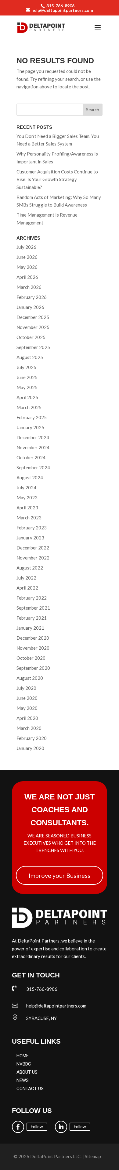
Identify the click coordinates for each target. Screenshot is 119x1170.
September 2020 (33, 668)
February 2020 (31, 738)
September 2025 (33, 347)
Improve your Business (59, 875)
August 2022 (29, 567)
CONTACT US (30, 1088)
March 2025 (28, 407)
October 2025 (30, 337)
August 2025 (29, 357)
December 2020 (32, 638)
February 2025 (31, 417)
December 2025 (32, 317)
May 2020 (27, 708)
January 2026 (30, 307)
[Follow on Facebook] (18, 1127)
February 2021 (31, 618)
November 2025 (32, 327)
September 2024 (33, 467)
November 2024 (32, 447)
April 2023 (27, 507)
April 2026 (27, 277)
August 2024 (29, 477)
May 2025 (27, 387)
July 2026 (26, 247)
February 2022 (31, 597)
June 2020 (27, 698)
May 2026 (27, 267)
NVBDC (23, 1064)
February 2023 (31, 527)
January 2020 (30, 748)
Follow (37, 1126)
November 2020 (32, 648)
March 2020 (28, 728)
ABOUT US (27, 1072)
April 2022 (27, 587)
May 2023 (27, 497)
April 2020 (27, 718)
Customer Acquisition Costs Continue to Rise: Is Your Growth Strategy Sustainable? (57, 179)
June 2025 (27, 377)
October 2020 (30, 658)
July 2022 (26, 577)
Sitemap (93, 1156)
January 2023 (30, 537)
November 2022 (32, 557)
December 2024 (32, 437)
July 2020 (26, 688)
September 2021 (33, 608)
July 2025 (26, 367)
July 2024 (26, 487)
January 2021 (30, 628)
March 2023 (28, 517)
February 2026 (31, 297)
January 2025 (30, 427)
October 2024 (30, 457)
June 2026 (27, 257)
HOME (22, 1056)
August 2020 (29, 678)
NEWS (22, 1080)
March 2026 (28, 287)
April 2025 (27, 397)
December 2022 (32, 547)
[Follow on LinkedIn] (61, 1127)
